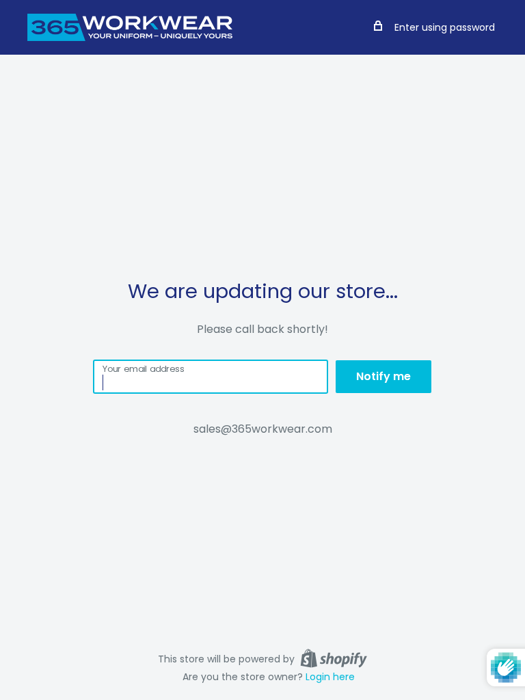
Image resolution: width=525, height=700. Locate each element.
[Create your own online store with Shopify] (333, 658)
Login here (330, 677)
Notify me (383, 376)
